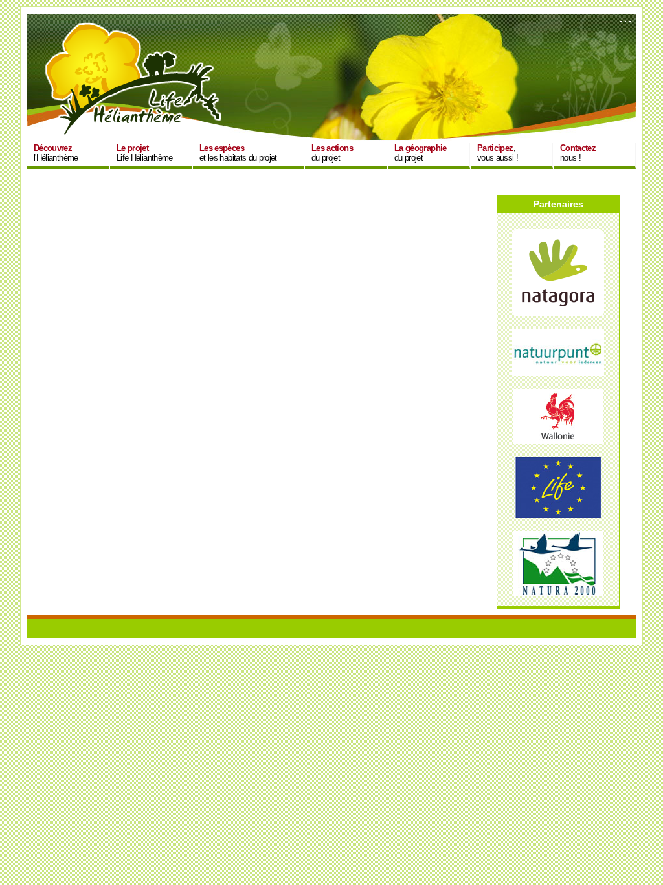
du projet (332, 153)
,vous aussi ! (497, 153)
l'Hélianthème (56, 153)
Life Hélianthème (145, 153)
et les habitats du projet (238, 153)
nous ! (578, 153)
